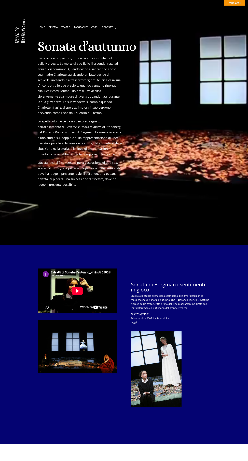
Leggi (134, 322)
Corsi (94, 27)
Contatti (107, 27)
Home (41, 27)
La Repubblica (150, 318)
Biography (81, 27)
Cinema (53, 27)
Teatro (65, 27)
